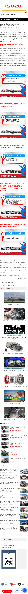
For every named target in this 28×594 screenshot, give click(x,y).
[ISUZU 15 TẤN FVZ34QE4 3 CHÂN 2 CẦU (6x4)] (5, 445)
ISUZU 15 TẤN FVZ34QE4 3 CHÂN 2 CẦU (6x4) (18, 444)
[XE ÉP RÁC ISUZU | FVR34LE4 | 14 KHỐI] (5, 453)
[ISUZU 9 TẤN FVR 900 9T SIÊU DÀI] (5, 437)
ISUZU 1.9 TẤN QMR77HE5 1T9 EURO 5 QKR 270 (17, 459)
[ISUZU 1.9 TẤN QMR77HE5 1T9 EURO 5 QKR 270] (5, 460)
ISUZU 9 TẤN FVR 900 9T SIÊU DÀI (18, 435)
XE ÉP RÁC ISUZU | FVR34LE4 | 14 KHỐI (18, 452)
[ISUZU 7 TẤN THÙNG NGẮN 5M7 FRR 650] (5, 429)
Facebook (6, 584)
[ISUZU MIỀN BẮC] (13, 5)
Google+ (14, 584)
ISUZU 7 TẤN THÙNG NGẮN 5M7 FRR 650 (17, 428)
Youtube (22, 584)
